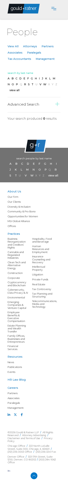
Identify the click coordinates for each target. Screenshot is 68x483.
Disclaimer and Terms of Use (24, 438)
